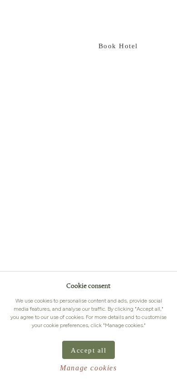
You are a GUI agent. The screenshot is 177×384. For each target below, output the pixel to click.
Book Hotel (118, 46)
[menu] (15, 21)
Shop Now (57, 46)
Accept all (88, 350)
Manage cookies (88, 368)
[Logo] (141, 20)
